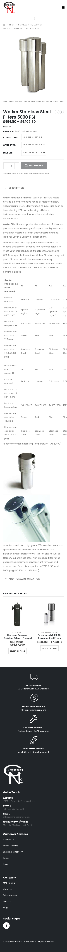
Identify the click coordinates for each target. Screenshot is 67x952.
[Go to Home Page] (4, 25)
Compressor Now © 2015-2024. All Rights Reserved (28, 941)
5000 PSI (19, 131)
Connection (10, 137)
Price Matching (10, 895)
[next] (62, 112)
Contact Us (8, 839)
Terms (6, 857)
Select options (17, 651)
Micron (7, 152)
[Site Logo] (9, 8)
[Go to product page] (17, 614)
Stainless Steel (30, 131)
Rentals (7, 901)
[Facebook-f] (6, 925)
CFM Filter (9, 145)
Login (5, 864)
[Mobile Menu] (64, 7)
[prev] (57, 112)
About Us (7, 889)
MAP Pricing (9, 882)
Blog (5, 907)
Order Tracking (10, 845)
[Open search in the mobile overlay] (33, 18)
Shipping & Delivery (13, 851)
